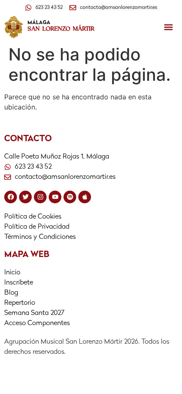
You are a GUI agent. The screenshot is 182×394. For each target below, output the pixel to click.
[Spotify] (69, 197)
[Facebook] (10, 197)
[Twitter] (25, 197)
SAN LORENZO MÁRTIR (61, 29)
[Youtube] (55, 197)
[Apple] (84, 197)
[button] (168, 27)
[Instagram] (40, 197)
